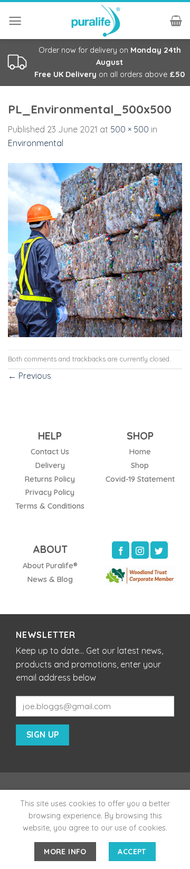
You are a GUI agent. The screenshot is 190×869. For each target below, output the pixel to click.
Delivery (50, 465)
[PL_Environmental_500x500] (95, 249)
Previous (29, 375)
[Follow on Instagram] (140, 550)
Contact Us (50, 451)
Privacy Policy (49, 492)
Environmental (35, 143)
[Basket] (176, 20)
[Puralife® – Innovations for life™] (95, 20)
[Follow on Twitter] (159, 550)
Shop (140, 465)
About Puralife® (50, 565)
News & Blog (50, 579)
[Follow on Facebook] (120, 550)
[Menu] (15, 21)
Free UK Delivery (65, 74)
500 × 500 (129, 129)
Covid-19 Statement (140, 479)
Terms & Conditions (49, 506)
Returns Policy (50, 479)
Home (140, 451)
